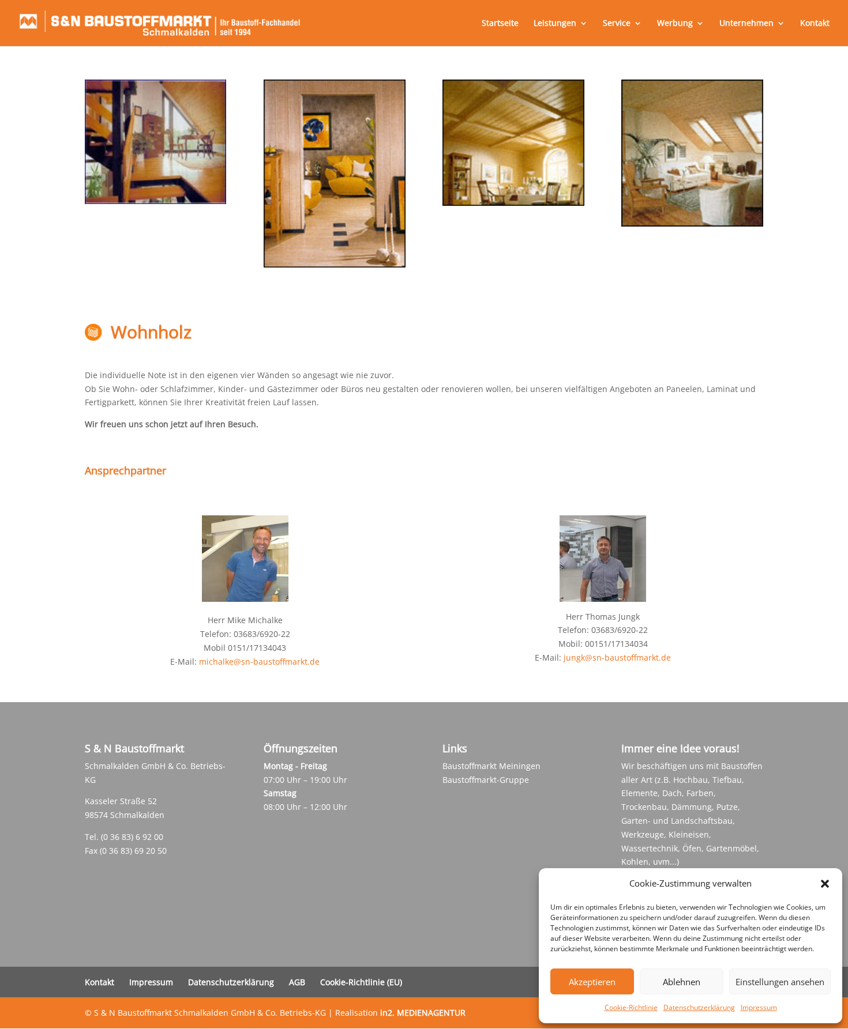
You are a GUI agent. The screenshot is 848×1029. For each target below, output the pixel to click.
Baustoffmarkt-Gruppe (485, 779)
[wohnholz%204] (513, 202)
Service (617, 23)
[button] (825, 883)
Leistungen (555, 23)
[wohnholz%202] (155, 200)
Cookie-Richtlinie (631, 1007)
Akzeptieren (592, 981)
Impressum (759, 1007)
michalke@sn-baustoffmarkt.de (259, 661)
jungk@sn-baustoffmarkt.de (617, 657)
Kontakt (815, 23)
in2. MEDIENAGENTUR (423, 1012)
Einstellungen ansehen (780, 981)
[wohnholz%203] (334, 264)
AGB (297, 982)
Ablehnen (681, 981)
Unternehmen (746, 23)
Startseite (500, 23)
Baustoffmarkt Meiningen (491, 765)
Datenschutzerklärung (699, 1007)
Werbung (675, 23)
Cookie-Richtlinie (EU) (361, 982)
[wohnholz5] (692, 223)
